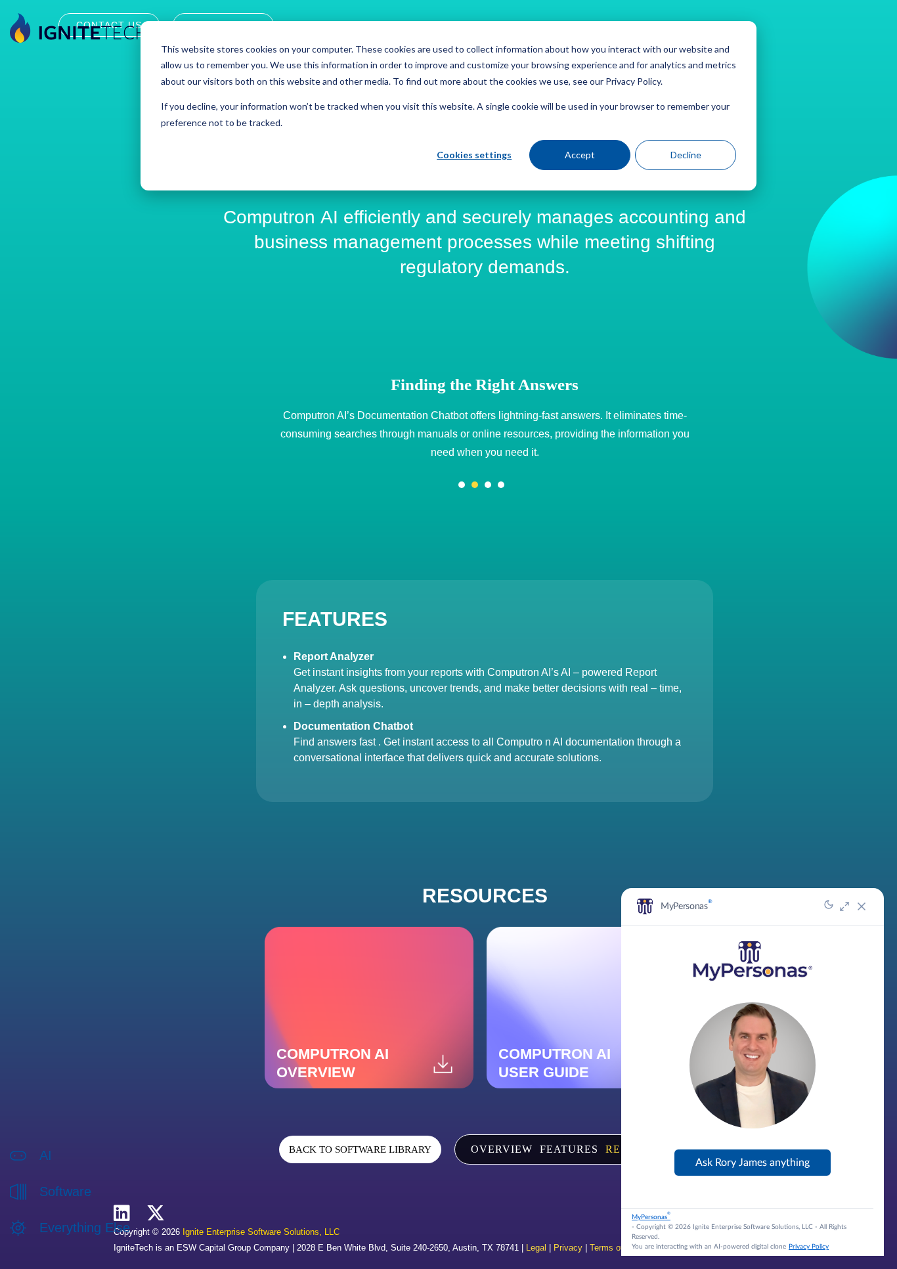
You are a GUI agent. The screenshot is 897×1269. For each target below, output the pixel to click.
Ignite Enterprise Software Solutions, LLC (261, 1232)
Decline (685, 154)
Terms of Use (615, 1248)
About (52, 1241)
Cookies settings (474, 154)
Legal (536, 1248)
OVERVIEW (502, 1149)
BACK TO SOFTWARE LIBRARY (360, 1149)
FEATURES (569, 1149)
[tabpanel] (484, 419)
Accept (580, 154)
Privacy (568, 1248)
